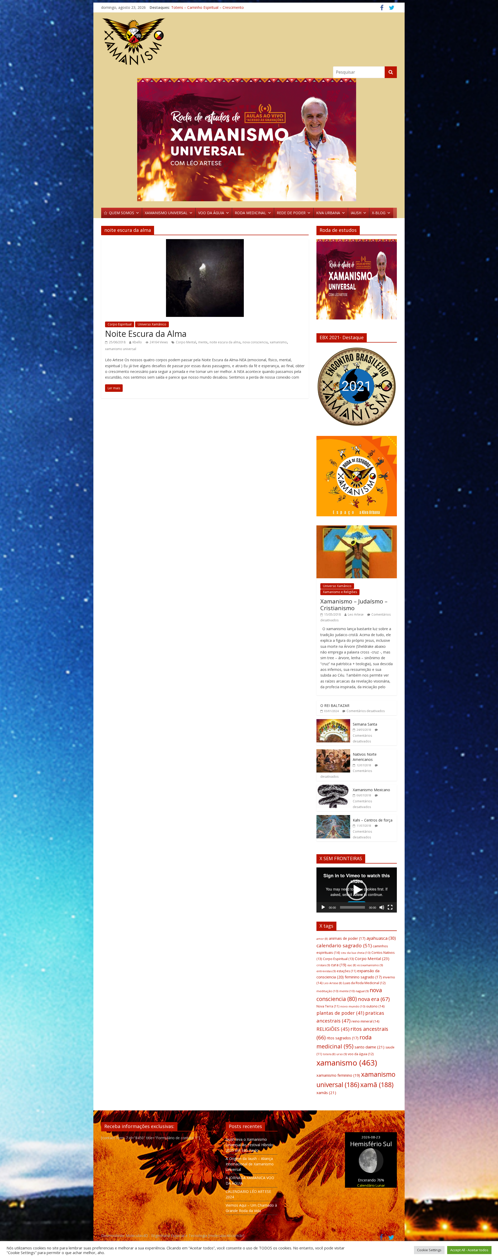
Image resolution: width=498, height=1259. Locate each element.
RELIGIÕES (332, 1029)
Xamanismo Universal (189, 8)
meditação (327, 991)
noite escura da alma (225, 342)
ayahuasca (381, 938)
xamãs (326, 1092)
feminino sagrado (363, 977)
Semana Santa (365, 724)
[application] (356, 890)
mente (203, 342)
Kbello (137, 342)
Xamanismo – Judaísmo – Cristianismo (354, 604)
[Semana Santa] (333, 721)
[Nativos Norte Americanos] (333, 751)
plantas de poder (340, 1013)
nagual (362, 991)
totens (329, 1054)
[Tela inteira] (390, 907)
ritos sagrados (342, 1037)
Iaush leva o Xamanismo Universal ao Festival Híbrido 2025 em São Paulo (249, 1145)
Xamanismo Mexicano (371, 789)
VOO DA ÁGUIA (211, 212)
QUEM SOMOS (121, 212)
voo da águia (361, 1054)
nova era (374, 999)
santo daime (369, 1046)
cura (338, 964)
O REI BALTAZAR (334, 705)
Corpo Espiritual (120, 324)
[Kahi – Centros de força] (333, 817)
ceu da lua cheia (355, 953)
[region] (249, 139)
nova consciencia (255, 342)
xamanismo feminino (338, 1075)
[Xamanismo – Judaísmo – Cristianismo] (356, 528)
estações (346, 971)
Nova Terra (327, 1006)
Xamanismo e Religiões (340, 592)
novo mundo (352, 1006)
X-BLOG (378, 212)
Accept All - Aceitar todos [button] (469, 1250)
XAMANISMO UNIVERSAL (166, 212)
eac (351, 965)
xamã (376, 1084)
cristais (323, 965)
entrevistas (326, 971)
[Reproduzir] (323, 907)
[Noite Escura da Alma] (205, 242)
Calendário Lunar (371, 1185)
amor (322, 939)
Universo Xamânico (152, 324)
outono (375, 1006)
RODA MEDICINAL (250, 212)
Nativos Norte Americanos (365, 757)
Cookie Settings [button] (429, 1250)
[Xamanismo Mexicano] (333, 787)
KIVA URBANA (328, 212)
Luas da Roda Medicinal (364, 983)
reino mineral (365, 1021)
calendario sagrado (344, 945)
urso (341, 1054)
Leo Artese (356, 614)
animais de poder (347, 938)
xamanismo (278, 342)
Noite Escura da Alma (145, 333)
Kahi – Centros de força (372, 820)
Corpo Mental (186, 342)
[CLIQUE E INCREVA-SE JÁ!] (356, 281)
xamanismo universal (120, 349)
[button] (324, 386)
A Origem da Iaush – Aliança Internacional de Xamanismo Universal (250, 1164)
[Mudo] (381, 907)
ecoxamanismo (370, 965)
